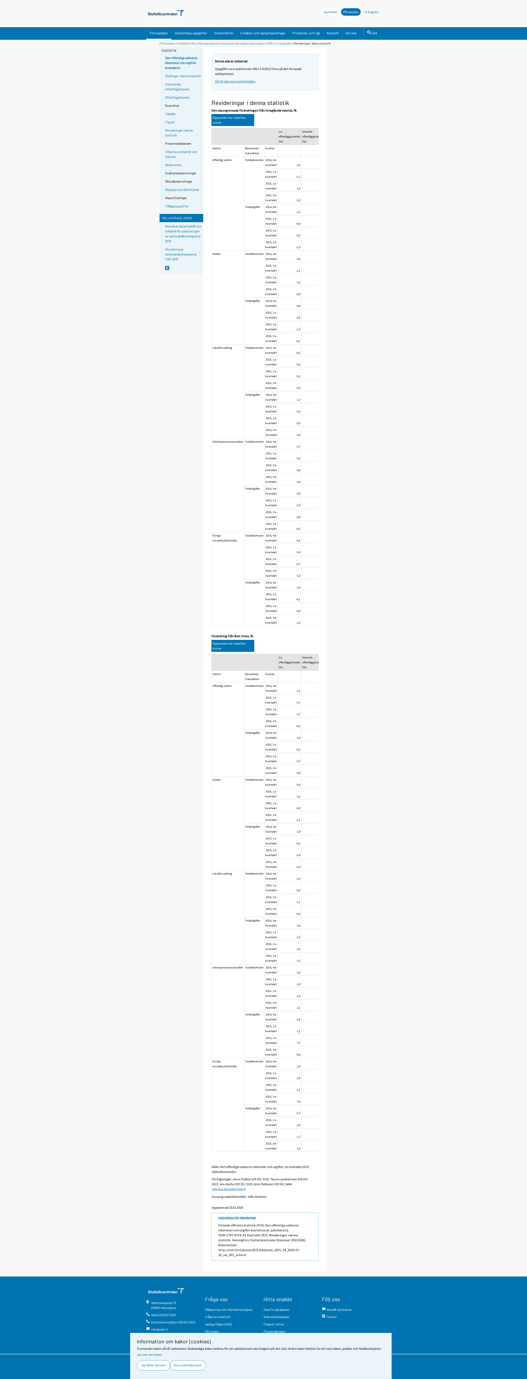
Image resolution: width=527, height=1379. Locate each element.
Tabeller (170, 114)
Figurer (170, 122)
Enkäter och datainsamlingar (263, 33)
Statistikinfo (223, 33)
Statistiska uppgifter (191, 33)
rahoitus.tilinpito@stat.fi (228, 1189)
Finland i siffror (274, 1324)
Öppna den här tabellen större (229, 120)
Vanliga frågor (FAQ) (218, 1324)
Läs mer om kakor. (149, 1354)
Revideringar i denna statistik (179, 132)
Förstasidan (159, 33)
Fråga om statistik (218, 1317)
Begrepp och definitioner (182, 189)
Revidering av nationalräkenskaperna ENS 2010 (181, 254)
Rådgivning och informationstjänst (229, 1309)
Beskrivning (173, 165)
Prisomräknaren (275, 1331)
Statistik (183, 43)
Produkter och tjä (306, 33)
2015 (269, 43)
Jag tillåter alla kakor (153, 1365)
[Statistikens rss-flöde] (183, 269)
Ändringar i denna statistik (183, 76)
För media (212, 1331)
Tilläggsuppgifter (177, 206)
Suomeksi (330, 12)
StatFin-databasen (276, 1309)
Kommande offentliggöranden (177, 86)
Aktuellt (332, 33)
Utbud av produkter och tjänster (181, 154)
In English (371, 12)
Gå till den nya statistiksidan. (235, 81)
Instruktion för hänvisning (236, 1218)
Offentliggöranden (177, 97)
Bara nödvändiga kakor (188, 1365)
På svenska (350, 12)
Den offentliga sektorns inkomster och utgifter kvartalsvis (227, 43)
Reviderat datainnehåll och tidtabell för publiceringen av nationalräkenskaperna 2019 (183, 233)
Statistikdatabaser (276, 1317)
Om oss (351, 33)
